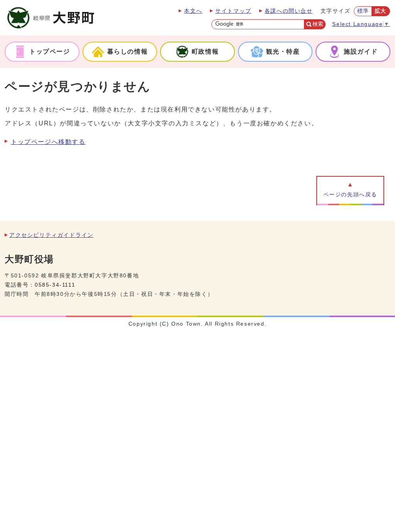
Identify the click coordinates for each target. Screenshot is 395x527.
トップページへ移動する (48, 142)
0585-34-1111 (55, 285)
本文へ (193, 11)
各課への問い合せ (289, 11)
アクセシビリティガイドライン (51, 235)
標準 (363, 11)
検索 (317, 24)
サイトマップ (233, 11)
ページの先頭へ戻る (350, 195)
